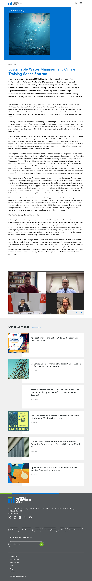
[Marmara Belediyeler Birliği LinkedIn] (25, 517)
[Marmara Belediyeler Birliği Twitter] (9, 517)
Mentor (37, 530)
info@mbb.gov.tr (14, 513)
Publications (14, 530)
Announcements (16, 10)
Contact (12, 572)
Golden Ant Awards (75, 530)
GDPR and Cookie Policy (18, 576)
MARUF (62, 530)
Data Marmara (26, 530)
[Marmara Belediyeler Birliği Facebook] (20, 517)
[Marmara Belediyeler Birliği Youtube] (30, 517)
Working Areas (14, 559)
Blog (11, 569)
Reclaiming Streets (50, 530)
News (11, 566)
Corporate (13, 556)
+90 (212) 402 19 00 (15, 511)
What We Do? (14, 563)
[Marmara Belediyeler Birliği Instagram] (14, 517)
